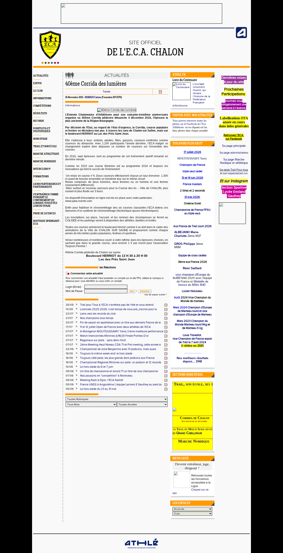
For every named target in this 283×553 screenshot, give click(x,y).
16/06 (69, 353)
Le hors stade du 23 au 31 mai (98, 389)
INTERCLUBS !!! (41, 169)
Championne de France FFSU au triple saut (192, 211)
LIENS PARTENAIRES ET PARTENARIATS (47, 185)
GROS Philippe (184, 244)
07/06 (69, 375)
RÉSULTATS (40, 113)
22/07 (69, 313)
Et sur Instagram (234, 181)
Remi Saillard (192, 268)
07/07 (69, 331)
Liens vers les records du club (98, 313)
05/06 (70, 384)
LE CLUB (38, 90)
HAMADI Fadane (93, 97)
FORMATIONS (41, 176)
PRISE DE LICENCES (44, 213)
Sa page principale (234, 145)
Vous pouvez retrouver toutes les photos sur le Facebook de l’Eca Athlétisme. (189, 124)
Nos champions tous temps (96, 318)
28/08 (70, 305)
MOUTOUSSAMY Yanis (192, 158)
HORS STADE (40, 138)
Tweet (106, 91)
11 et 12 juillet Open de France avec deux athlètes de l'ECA (115, 327)
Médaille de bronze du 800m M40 (193, 283)
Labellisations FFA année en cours (234, 120)
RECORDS (38, 121)
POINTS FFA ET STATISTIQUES (41, 130)
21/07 (69, 318)
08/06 (70, 371)
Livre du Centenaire (184, 80)
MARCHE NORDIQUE (44, 161)
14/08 (69, 309)
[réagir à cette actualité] (166, 305)
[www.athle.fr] (241, 37)
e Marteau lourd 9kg (191, 322)
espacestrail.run (238, 173)
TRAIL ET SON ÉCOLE (45, 146)
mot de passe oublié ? (155, 294)
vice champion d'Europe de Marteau (192, 312)
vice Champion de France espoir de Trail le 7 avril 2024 (192, 340)
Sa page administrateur (234, 153)
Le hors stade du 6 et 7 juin (96, 367)
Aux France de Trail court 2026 (192, 226)
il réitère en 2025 (192, 345)
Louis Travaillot (192, 335)
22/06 (70, 349)
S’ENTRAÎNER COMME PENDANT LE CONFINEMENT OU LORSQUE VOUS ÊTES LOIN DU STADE (46, 200)
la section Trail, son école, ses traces (193, 384)
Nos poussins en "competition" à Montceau (106, 375)
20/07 (69, 322)
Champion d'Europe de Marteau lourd (195, 309)
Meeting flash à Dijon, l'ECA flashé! (101, 380)
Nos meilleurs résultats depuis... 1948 (192, 359)
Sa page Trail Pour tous (234, 170)
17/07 (69, 327)
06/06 (70, 380)
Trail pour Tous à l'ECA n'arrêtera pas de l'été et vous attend (116, 305)
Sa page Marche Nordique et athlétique (234, 161)
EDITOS (37, 83)
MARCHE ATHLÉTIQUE (46, 154)
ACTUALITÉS (40, 75)
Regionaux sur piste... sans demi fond (103, 340)
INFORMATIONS (42, 98)
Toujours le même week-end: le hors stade (106, 353)
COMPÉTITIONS (42, 105)
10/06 (69, 367)
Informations (72, 105)
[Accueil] (50, 63)
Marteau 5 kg (194, 328)
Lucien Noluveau (192, 291)
